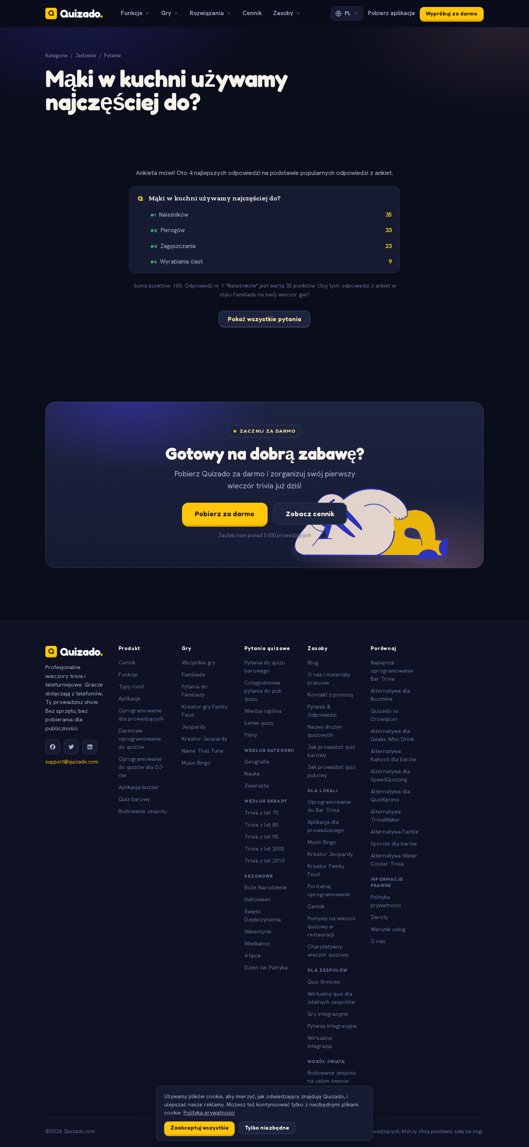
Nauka (252, 773)
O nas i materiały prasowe (328, 678)
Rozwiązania (207, 13)
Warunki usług (388, 929)
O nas (378, 941)
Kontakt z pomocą (330, 694)
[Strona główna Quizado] (74, 13)
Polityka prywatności (386, 901)
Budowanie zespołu (143, 811)
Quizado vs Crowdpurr (384, 714)
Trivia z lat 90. (262, 836)
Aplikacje (130, 698)
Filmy (250, 734)
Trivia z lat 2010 (264, 860)
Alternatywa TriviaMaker (386, 815)
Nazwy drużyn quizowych (324, 730)
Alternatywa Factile (395, 831)
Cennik (252, 13)
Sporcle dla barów (394, 843)
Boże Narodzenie (265, 887)
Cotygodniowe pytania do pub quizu (263, 690)
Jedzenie (86, 55)
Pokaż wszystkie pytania (264, 319)
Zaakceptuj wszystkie (199, 1127)
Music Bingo (196, 762)
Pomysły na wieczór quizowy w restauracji (331, 926)
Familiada (193, 674)
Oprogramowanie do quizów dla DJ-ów (141, 767)
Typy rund (131, 686)
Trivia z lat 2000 (264, 848)
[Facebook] (52, 747)
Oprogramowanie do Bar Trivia (329, 805)
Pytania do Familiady (195, 690)
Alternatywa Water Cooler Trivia (394, 859)
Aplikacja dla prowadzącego (325, 826)
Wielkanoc (257, 943)
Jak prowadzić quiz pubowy (331, 771)
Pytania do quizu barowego (264, 666)
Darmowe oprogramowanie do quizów (140, 738)
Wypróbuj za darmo (451, 13)
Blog (312, 662)
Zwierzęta (256, 785)
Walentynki (257, 931)
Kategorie (56, 55)
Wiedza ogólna (263, 710)
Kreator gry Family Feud (205, 710)
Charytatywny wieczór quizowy (328, 950)
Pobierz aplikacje (391, 13)
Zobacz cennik (310, 513)
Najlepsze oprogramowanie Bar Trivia (392, 670)
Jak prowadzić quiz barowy (331, 750)
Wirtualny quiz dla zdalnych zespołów (331, 997)
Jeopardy (194, 726)
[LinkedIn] (89, 747)
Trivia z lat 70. (262, 812)
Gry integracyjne (327, 1013)
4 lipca (252, 955)
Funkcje (132, 13)
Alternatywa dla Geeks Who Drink (392, 735)
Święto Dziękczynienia (262, 915)
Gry (166, 13)
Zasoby (283, 13)
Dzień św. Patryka (266, 967)
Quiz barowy (134, 799)
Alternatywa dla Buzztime (390, 694)
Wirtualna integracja (319, 1041)
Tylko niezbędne (267, 1127)
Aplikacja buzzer (139, 787)
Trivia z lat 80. (262, 824)
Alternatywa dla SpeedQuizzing (390, 775)
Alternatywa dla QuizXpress (390, 795)
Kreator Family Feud (325, 870)
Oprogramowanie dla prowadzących (141, 714)
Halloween (257, 899)
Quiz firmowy (323, 981)
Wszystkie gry (198, 662)
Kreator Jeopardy (204, 738)
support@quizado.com (71, 761)
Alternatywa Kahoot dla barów (393, 755)
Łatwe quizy (258, 722)
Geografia (256, 761)
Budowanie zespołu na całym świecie (331, 1076)
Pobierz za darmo (224, 513)
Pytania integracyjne (332, 1025)
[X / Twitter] (71, 747)
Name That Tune (202, 750)
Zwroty (379, 917)
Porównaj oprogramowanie (328, 890)
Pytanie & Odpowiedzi (322, 710)
